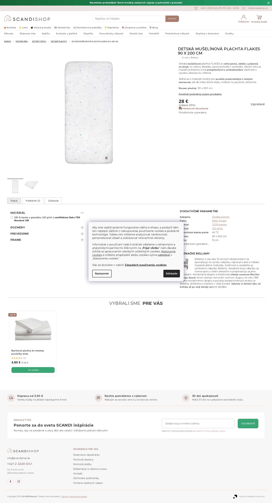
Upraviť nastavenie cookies (74, 496)
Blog (155, 27)
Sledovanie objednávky (86, 454)
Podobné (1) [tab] (33, 200)
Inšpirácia (113, 27)
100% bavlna (219, 224)
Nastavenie (102, 273)
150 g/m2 (217, 228)
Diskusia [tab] (53, 200)
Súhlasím (172, 273)
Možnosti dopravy (83, 459)
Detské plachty (221, 217)
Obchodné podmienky (86, 478)
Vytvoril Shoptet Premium (252, 496)
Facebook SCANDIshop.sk (10, 481)
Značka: (190, 57)
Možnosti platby (82, 464)
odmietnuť (164, 255)
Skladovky (64, 27)
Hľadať (172, 18)
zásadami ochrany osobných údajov (210, 431)
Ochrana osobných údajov (88, 483)
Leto (25, 27)
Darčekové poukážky (89, 27)
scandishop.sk (19, 481)
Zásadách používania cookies (146, 264)
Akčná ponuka (42, 27)
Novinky (11, 27)
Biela (215, 220)
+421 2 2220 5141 (19, 464)
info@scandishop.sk (18, 458)
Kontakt (77, 473)
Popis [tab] (14, 200)
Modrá (222, 220)
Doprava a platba (135, 27)
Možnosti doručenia (195, 108)
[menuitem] (9, 33)
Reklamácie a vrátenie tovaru (90, 469)
